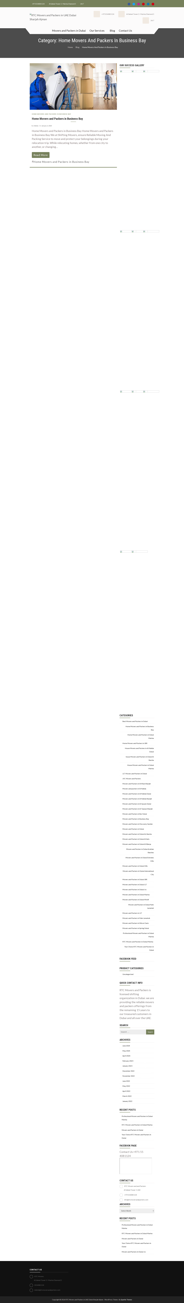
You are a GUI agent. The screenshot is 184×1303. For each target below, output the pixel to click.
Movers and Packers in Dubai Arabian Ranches (140, 850)
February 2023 (127, 1061)
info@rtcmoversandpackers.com (136, 1200)
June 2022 (126, 1081)
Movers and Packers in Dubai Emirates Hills (140, 859)
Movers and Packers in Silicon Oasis (135, 923)
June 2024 (126, 1046)
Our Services (97, 30)
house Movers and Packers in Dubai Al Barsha (140, 758)
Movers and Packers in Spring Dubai (135, 928)
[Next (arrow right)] (180, 651)
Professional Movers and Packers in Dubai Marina (138, 935)
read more (41, 155)
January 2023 (127, 1066)
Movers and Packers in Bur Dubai (134, 814)
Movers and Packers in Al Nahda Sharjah (137, 799)
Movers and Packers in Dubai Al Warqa (136, 844)
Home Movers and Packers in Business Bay (51, 114)
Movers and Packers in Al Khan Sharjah (136, 784)
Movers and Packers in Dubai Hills (135, 866)
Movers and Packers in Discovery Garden (137, 824)
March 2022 (127, 1096)
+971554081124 (130, 1195)
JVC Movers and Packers (131, 779)
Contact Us (125, 30)
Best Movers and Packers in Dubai (135, 721)
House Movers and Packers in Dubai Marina (140, 766)
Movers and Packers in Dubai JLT (134, 884)
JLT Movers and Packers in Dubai (134, 774)
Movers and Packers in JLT (132, 913)
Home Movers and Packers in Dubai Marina (140, 736)
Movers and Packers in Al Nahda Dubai (136, 794)
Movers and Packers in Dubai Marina (136, 895)
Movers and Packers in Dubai (69, 30)
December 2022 (128, 1071)
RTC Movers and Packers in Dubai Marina (137, 942)
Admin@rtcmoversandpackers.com (47, 1290)
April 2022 (126, 1091)
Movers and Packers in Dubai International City (138, 872)
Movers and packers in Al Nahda (134, 789)
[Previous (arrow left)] (3, 651)
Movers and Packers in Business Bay (135, 819)
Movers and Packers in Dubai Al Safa (135, 839)
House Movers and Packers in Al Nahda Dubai (139, 750)
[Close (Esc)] (181, 2)
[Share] (177, 2)
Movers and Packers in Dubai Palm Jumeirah (141, 906)
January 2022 (127, 1101)
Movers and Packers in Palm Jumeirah (136, 918)
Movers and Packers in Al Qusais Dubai (136, 804)
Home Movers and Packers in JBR (134, 743)
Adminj (36, 126)
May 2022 (126, 1086)
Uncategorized (127, 974)
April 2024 (126, 1056)
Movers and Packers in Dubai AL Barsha (137, 834)
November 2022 (128, 1076)
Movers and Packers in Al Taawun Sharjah (137, 809)
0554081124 (39, 1285)
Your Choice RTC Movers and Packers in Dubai (139, 948)
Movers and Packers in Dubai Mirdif (135, 900)
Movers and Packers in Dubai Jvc (134, 889)
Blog (112, 30)
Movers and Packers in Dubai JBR (134, 879)
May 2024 (126, 1051)
